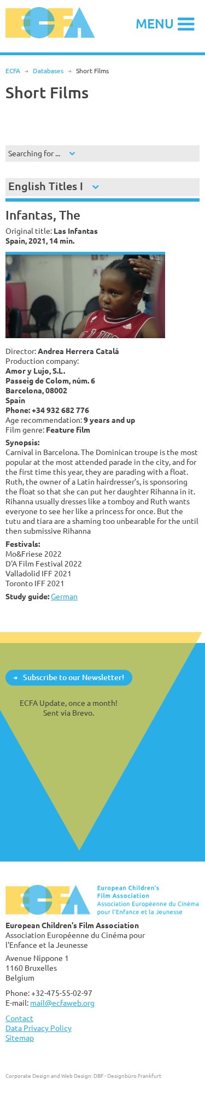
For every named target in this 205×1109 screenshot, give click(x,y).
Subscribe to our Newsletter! (73, 677)
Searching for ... (34, 153)
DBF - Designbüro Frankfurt (127, 1075)
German (64, 596)
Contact (19, 1018)
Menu (155, 23)
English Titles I (45, 186)
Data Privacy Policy (38, 1028)
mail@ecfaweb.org (62, 1002)
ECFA (12, 71)
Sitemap (19, 1037)
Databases (48, 71)
